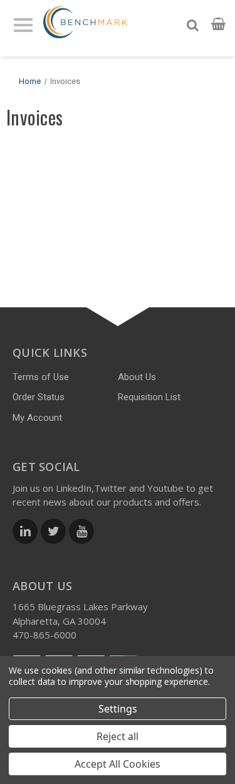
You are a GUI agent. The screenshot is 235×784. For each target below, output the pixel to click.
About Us (137, 377)
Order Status (39, 397)
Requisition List (149, 397)
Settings (117, 709)
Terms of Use (41, 377)
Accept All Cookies (117, 764)
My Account (37, 417)
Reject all (117, 736)
